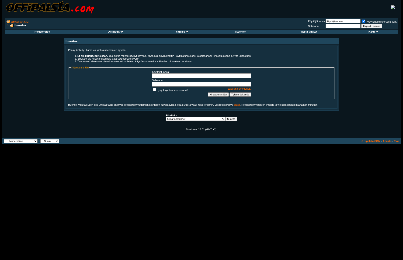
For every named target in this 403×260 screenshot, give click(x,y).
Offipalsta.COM (19, 21)
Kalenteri (240, 31)
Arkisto (387, 141)
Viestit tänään (308, 31)
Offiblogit (114, 31)
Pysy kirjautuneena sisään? (381, 21)
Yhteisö (180, 31)
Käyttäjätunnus (316, 21)
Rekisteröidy (42, 31)
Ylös (396, 141)
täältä (237, 104)
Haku (371, 31)
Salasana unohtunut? (239, 88)
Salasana (313, 26)
